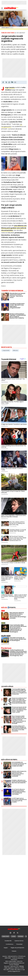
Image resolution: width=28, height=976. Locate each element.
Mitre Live (15, 350)
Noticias (20, 936)
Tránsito (14, 951)
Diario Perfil (5, 936)
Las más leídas (7, 686)
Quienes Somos (19, 941)
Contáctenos (9, 944)
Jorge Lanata (6, 350)
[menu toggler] (2, 8)
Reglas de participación (17, 947)
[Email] (15, 82)
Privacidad (19, 944)
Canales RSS (8, 941)
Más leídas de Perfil (9, 760)
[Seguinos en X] (17, 933)
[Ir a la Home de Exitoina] (11, 8)
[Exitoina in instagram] (10, 933)
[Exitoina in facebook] (14, 933)
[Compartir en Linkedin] (12, 82)
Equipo (6, 947)
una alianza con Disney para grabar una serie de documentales (14, 228)
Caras (13, 936)
